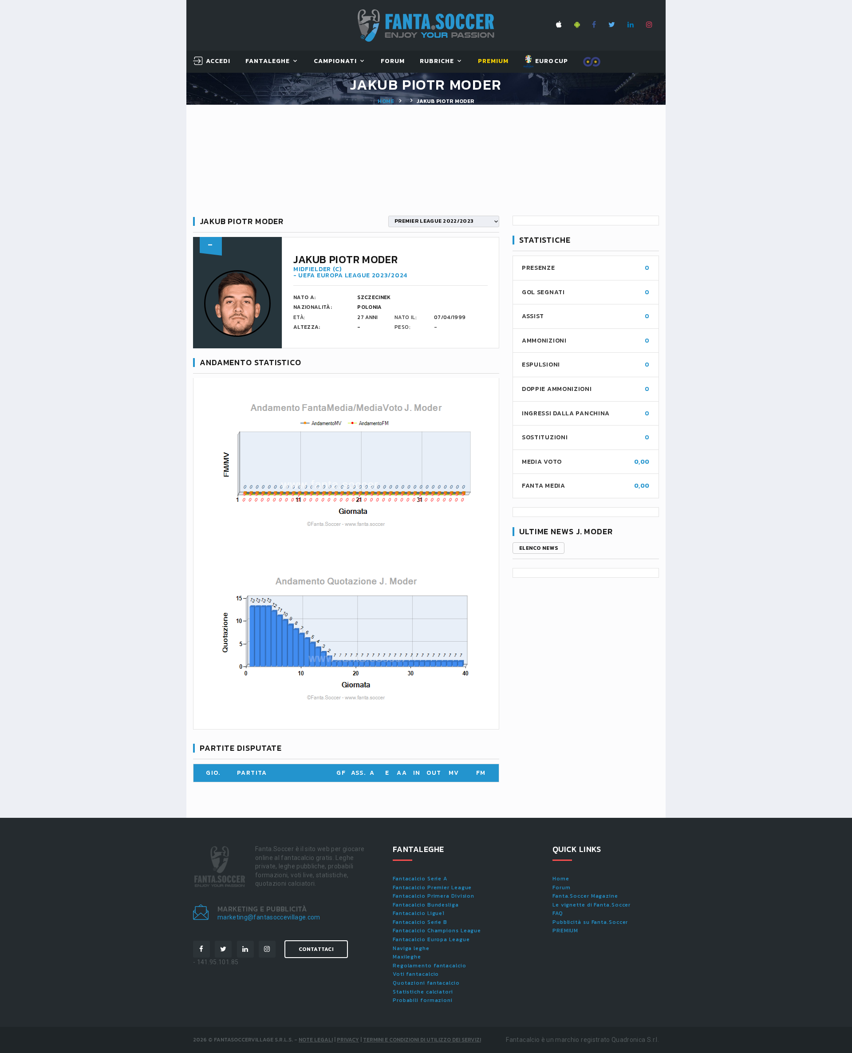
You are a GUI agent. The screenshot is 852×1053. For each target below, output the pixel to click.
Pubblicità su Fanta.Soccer (590, 922)
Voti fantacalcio (416, 974)
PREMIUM (565, 931)
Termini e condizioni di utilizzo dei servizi (422, 1040)
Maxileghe (407, 957)
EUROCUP (550, 61)
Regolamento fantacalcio (429, 966)
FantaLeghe (267, 61)
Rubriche (437, 61)
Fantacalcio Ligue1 (419, 913)
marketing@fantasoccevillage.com (268, 917)
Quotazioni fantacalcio (426, 983)
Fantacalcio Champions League (437, 931)
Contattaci (316, 949)
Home (386, 101)
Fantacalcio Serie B (420, 922)
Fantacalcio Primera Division (433, 896)
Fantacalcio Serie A (420, 879)
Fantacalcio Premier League (432, 887)
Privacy (348, 1040)
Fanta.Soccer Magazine (585, 896)
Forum (393, 61)
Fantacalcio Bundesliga (426, 905)
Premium (493, 61)
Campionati (335, 61)
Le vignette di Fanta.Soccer (591, 905)
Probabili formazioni (423, 1000)
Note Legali (316, 1040)
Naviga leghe (411, 948)
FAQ (557, 913)
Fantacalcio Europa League (431, 939)
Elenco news (538, 548)
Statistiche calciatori (423, 992)
